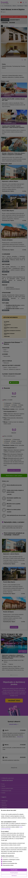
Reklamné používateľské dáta (10, 863)
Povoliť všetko (14, 870)
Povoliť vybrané (14, 872)
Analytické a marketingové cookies (11, 859)
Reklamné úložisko (7, 861)
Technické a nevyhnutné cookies (10, 857)
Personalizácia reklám (8, 865)
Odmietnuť (14, 875)
